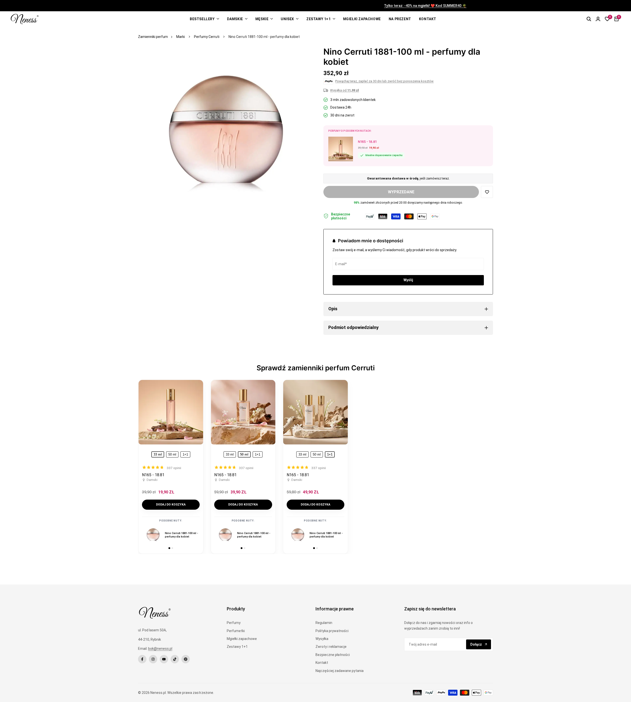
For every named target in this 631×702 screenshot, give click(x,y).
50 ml (172, 454)
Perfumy (234, 623)
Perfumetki (236, 631)
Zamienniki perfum (153, 37)
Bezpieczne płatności (333, 655)
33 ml (230, 454)
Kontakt (322, 663)
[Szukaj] (589, 19)
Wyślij (408, 280)
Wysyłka (322, 639)
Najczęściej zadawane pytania (340, 671)
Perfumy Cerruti (206, 37)
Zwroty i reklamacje (331, 647)
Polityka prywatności (332, 631)
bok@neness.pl (160, 649)
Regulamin (324, 623)
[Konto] (598, 19)
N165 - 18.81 (153, 475)
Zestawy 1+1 (237, 647)
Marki (180, 37)
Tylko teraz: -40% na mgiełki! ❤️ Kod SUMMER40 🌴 (315, 6)
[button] (487, 192)
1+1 (185, 454)
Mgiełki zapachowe (242, 639)
